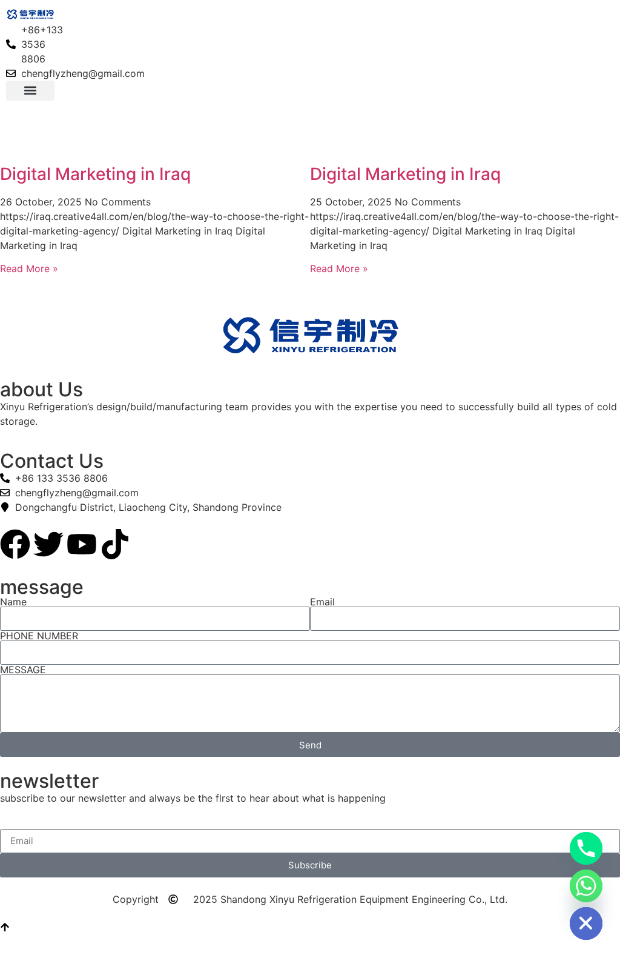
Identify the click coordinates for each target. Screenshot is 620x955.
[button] (30, 91)
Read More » (29, 268)
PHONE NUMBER (39, 636)
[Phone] (586, 848)
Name (13, 602)
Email (322, 602)
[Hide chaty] (586, 923)
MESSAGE (23, 669)
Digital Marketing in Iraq (95, 174)
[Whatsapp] (586, 886)
